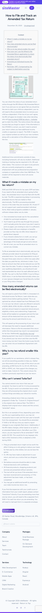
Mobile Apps (7, 576)
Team (4, 545)
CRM (4, 580)
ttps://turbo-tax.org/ (27, 333)
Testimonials (7, 550)
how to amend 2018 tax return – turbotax (22, 119)
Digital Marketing (8, 585)
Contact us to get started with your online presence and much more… (22, 2)
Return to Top (25, 603)
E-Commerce (7, 572)
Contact (5, 554)
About (4, 537)
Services (5, 541)
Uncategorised (29, 26)
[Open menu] (25, 7)
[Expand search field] (31, 8)
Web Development (9, 568)
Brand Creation (8, 589)
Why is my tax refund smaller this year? (21, 49)
